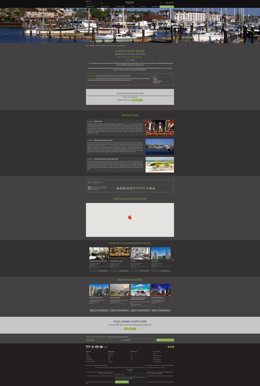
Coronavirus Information (90, 361)
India (131, 357)
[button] (129, 217)
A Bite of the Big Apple (95, 298)
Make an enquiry (165, 6)
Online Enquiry (88, 357)
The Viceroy (154, 261)
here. (87, 383)
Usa (108, 45)
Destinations (90, 6)
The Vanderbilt (109, 145)
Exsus (130, 2)
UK (131, 353)
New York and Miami (157, 298)
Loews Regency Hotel (116, 261)
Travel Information (89, 359)
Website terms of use (159, 365)
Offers (109, 357)
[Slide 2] (130, 36)
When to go (110, 361)
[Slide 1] (129, 36)
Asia (131, 355)
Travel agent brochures (157, 361)
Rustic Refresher (115, 298)
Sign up (159, 340)
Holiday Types (110, 355)
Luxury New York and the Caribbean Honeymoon (138, 298)
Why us (143, 6)
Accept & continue (120, 382)
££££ (95, 265)
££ (117, 265)
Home (87, 45)
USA (131, 359)
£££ (116, 265)
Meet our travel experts (157, 355)
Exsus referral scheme (157, 359)
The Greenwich (127, 124)
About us (154, 353)
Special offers (120, 6)
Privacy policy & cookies (149, 365)
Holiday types (105, 6)
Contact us (88, 355)
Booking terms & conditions (169, 365)
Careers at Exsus (156, 357)
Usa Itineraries (112, 45)
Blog (132, 6)
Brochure (155, 6)
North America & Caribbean (101, 45)
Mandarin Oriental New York (98, 261)
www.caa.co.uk (159, 373)
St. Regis (133, 261)
